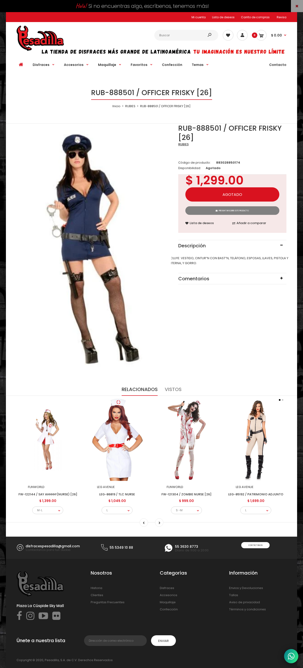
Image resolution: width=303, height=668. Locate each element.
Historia (96, 588)
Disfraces (167, 588)
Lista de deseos (223, 17)
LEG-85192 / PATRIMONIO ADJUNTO (255, 494)
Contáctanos (255, 545)
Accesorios (168, 595)
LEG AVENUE (106, 487)
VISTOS (173, 389)
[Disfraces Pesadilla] (40, 49)
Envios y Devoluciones (246, 588)
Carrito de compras (255, 17)
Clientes (97, 595)
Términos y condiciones (247, 609)
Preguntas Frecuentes (108, 602)
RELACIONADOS (140, 389)
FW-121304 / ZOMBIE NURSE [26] (186, 494)
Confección (169, 609)
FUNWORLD (36, 487)
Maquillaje (168, 602)
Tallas (233, 595)
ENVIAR (163, 641)
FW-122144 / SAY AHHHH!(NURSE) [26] (47, 494)
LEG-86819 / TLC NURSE (117, 494)
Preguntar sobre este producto (234, 210)
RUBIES (183, 144)
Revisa (281, 17)
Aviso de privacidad (244, 602)
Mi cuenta (199, 17)
